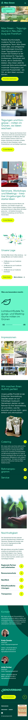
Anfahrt (11, 709)
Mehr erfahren (18, 277)
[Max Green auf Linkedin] (2, 713)
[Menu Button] (25, 3)
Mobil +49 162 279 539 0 (8, 676)
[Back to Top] (25, 697)
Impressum (4, 709)
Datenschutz (4, 706)
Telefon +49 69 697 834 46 (9, 674)
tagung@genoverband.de (8, 651)
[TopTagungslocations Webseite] (22, 710)
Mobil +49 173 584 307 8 (8, 649)
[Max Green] (8, 3)
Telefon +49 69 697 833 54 (9, 647)
